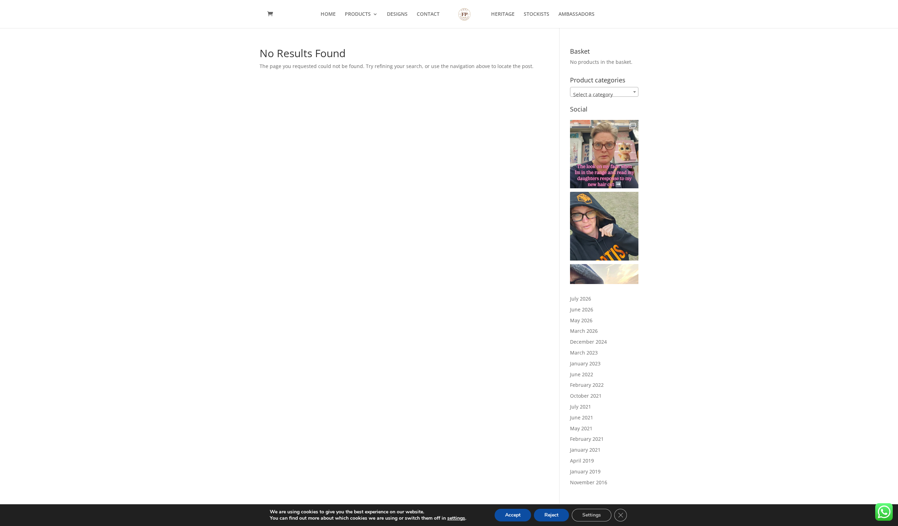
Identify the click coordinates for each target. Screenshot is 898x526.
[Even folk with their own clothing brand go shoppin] (604, 226)
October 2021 (586, 395)
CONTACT (428, 14)
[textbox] (604, 94)
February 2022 (587, 385)
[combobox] (604, 92)
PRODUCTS (358, 14)
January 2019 (585, 471)
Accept (513, 515)
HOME (328, 14)
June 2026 (581, 309)
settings (456, 518)
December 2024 (588, 341)
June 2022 (581, 374)
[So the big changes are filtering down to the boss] (604, 154)
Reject (551, 515)
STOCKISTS (536, 14)
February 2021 (587, 439)
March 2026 (584, 331)
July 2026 (580, 298)
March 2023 (584, 352)
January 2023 (585, 363)
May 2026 (581, 320)
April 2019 (582, 460)
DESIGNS (397, 14)
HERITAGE (503, 14)
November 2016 (588, 482)
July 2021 (580, 406)
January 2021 (585, 449)
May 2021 (581, 428)
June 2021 (581, 417)
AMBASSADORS (576, 14)
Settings (591, 515)
